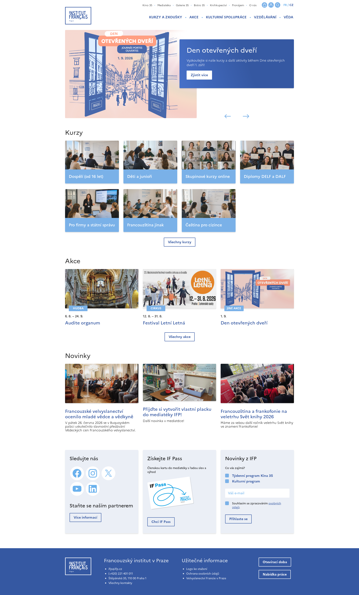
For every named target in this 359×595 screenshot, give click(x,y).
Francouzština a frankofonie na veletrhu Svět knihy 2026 (254, 414)
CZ (291, 5)
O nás (253, 5)
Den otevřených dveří (244, 323)
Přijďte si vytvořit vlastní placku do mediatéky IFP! (177, 412)
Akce (194, 17)
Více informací (85, 517)
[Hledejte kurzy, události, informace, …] (277, 5)
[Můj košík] (264, 5)
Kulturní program (246, 481)
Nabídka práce (275, 574)
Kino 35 (147, 5)
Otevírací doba (275, 561)
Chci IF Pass (161, 521)
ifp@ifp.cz (115, 569)
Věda (288, 17)
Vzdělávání (265, 17)
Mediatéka (164, 5)
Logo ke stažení (196, 569)
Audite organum (82, 323)
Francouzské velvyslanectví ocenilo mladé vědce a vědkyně (99, 414)
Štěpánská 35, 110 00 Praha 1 (127, 578)
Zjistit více (199, 75)
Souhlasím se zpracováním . (256, 505)
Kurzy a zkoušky (165, 17)
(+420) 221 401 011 (120, 573)
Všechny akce (180, 336)
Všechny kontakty (120, 583)
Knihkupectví (218, 5)
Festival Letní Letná (164, 323)
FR (285, 5)
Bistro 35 (199, 5)
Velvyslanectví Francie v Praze (206, 578)
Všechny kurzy (179, 242)
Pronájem (238, 5)
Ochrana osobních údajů (202, 573)
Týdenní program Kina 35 (252, 476)
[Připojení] (271, 5)
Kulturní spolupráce (226, 17)
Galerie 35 (182, 5)
